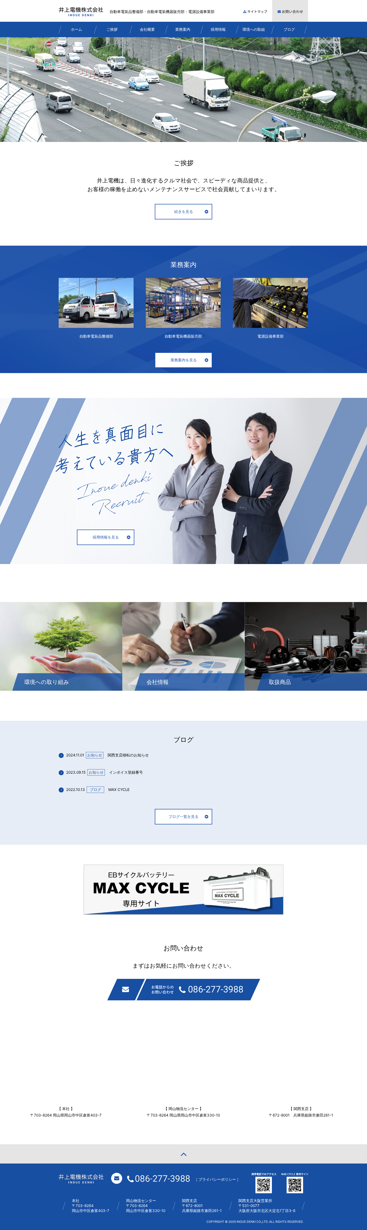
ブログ (289, 29)
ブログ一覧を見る (183, 816)
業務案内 (182, 29)
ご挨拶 (112, 29)
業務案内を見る (184, 360)
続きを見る (183, 211)
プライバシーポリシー (217, 1179)
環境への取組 (253, 29)
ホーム (76, 29)
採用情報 (218, 29)
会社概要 (147, 29)
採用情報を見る (106, 537)
